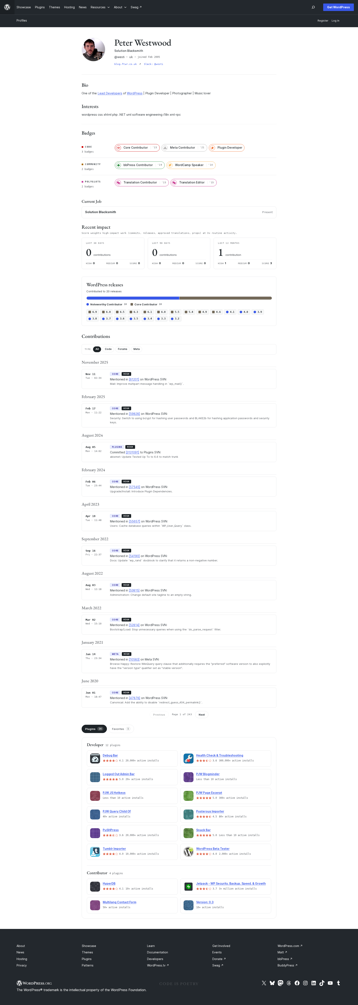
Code (108, 349)
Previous (159, 714)
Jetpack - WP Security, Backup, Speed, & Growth (231, 883)
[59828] (134, 413)
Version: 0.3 (205, 902)
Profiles (22, 20)
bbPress (285, 959)
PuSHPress (111, 830)
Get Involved (221, 946)
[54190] (134, 556)
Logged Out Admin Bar (119, 774)
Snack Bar (203, 830)
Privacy (22, 965)
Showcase (89, 946)
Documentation (157, 952)
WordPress (135, 93)
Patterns (87, 965)
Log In (335, 20)
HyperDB (109, 883)
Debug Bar (110, 755)
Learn (151, 946)
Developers (155, 959)
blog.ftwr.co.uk (126, 64)
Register (323, 20)
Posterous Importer (210, 811)
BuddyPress (288, 965)
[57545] (134, 487)
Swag (218, 965)
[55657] (134, 521)
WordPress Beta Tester (213, 848)
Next (202, 714)
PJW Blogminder (208, 774)
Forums (122, 349)
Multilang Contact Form (119, 902)
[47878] (134, 698)
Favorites (120, 729)
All (97, 349)
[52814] (134, 625)
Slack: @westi (153, 64)
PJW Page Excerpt (209, 792)
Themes (87, 952)
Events (217, 952)
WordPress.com (290, 946)
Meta (136, 349)
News (20, 952)
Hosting (22, 959)
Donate (219, 959)
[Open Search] (313, 7)
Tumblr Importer (114, 848)
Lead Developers (110, 93)
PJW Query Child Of (117, 811)
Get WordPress (338, 7)
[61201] (134, 379)
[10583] (134, 659)
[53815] (134, 590)
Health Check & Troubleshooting (219, 755)
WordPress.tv (158, 965)
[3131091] (132, 452)
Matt (282, 952)
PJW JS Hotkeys (114, 792)
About (21, 946)
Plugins (93, 729)
